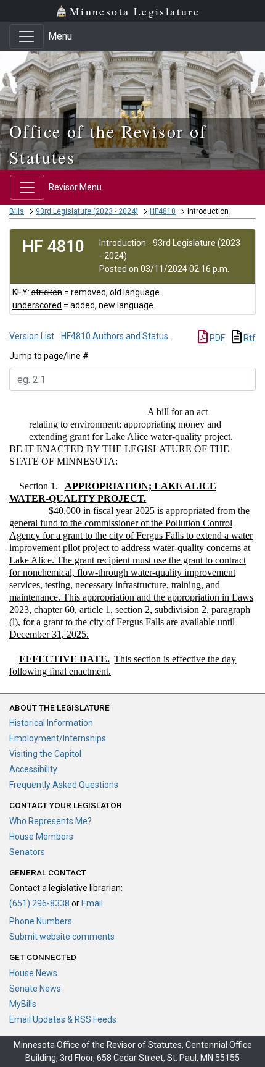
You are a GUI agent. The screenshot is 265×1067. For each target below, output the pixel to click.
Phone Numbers (40, 921)
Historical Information (51, 723)
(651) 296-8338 (39, 903)
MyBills (22, 1004)
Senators (27, 852)
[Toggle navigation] (26, 36)
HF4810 (163, 211)
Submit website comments (62, 937)
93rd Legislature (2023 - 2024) (87, 211)
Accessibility (33, 769)
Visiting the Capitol (45, 754)
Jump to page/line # (49, 356)
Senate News (35, 988)
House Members (41, 836)
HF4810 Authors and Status (114, 336)
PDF (216, 338)
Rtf (249, 338)
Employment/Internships (57, 738)
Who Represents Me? (50, 821)
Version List (31, 336)
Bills (16, 211)
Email (92, 903)
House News (33, 973)
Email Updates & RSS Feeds (62, 1019)
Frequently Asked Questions (63, 785)
